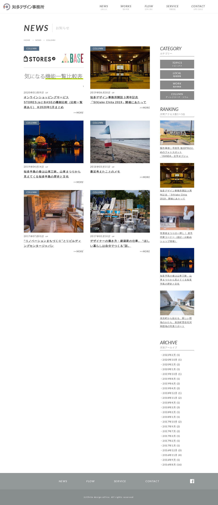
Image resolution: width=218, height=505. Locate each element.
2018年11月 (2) (172, 397)
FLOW (149, 7)
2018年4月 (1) (171, 402)
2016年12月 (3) (172, 450)
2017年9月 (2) (171, 426)
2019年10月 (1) (172, 373)
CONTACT (198, 7)
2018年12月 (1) (172, 393)
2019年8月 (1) (171, 378)
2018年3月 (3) (171, 407)
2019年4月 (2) (171, 388)
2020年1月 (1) (171, 369)
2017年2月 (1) (171, 440)
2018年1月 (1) (171, 416)
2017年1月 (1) (171, 445)
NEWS (104, 7)
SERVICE (172, 7)
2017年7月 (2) (171, 431)
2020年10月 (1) (172, 359)
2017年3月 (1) (171, 435)
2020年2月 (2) (171, 364)
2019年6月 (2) (171, 383)
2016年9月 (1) (171, 459)
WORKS (126, 7)
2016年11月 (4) (172, 455)
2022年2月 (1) (171, 354)
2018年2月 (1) (171, 412)
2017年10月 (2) (172, 421)
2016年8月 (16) (172, 464)
